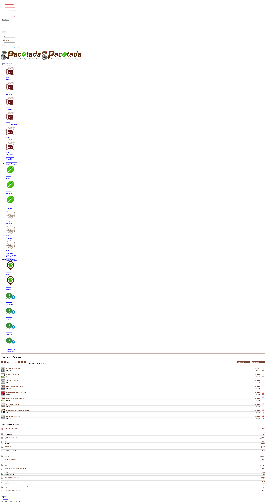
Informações (8, 258)
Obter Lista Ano (241, 362)
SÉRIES (5, 64)
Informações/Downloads (11, 162)
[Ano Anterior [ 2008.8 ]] (2, 362)
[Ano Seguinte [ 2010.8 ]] (25, 362)
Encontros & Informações (9, 259)
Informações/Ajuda (14, 48)
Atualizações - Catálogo (11, 256)
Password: (6, 40)
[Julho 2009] (5, 362)
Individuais (5, 497)
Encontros (5, 499)
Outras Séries (9, 159)
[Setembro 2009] (22, 362)
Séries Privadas (9, 158)
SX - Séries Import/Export (10, 10)
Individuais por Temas (11, 255)
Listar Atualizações (10, 160)
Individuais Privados (9, 13)
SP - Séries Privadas (9, 4)
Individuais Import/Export (10, 15)
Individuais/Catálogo (7, 163)
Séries (4, 496)
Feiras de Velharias (10, 351)
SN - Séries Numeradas (10, 7)
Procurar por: (10, 24)
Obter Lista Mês (255, 362)
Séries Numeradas (10, 157)
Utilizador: (6, 36)
